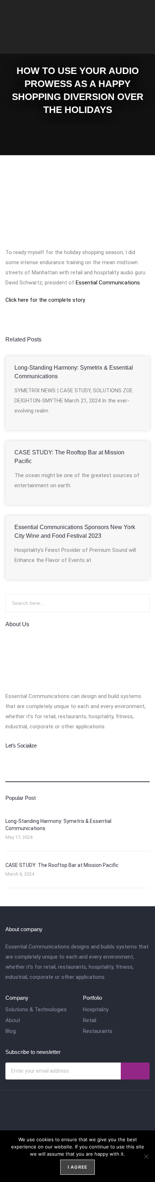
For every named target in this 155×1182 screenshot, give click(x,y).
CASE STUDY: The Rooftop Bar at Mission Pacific (62, 865)
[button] (145, 23)
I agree (77, 1167)
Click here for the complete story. (45, 300)
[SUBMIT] (135, 1071)
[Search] (135, 603)
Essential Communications (108, 282)
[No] (146, 1156)
